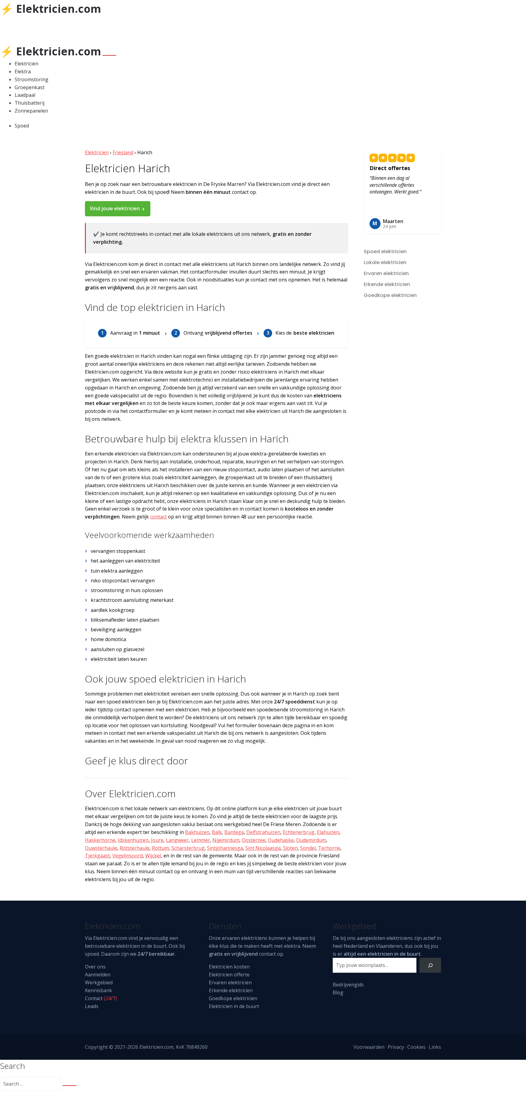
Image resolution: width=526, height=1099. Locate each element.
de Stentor (73, 26)
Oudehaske (281, 840)
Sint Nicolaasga (263, 848)
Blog (338, 992)
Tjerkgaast (97, 855)
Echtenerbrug (298, 832)
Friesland (123, 152)
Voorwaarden (368, 1047)
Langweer (177, 840)
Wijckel (153, 855)
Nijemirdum (225, 840)
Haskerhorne (100, 840)
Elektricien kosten (229, 966)
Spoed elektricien (385, 251)
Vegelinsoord (127, 855)
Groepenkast (29, 87)
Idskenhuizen (133, 840)
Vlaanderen (389, 946)
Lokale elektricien (385, 262)
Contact (94, 998)
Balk (217, 832)
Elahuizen (328, 832)
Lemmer (200, 840)
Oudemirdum (311, 840)
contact (158, 516)
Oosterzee (253, 840)
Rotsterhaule (134, 848)
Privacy (396, 1047)
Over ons (95, 966)
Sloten (290, 848)
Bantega (234, 832)
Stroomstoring (31, 79)
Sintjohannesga (225, 848)
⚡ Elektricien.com (50, 8)
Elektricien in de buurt (234, 1006)
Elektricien (26, 63)
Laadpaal (25, 95)
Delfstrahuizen (263, 832)
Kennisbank (98, 990)
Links (435, 1047)
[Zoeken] (430, 965)
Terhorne (329, 848)
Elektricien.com (110, 938)
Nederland (356, 946)
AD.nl (100, 26)
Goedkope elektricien (390, 295)
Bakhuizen (197, 832)
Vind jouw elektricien (115, 208)
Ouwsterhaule (101, 848)
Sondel (308, 848)
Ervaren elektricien (386, 273)
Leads (91, 1006)
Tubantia (46, 26)
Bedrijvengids (348, 984)
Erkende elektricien (387, 284)
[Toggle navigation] (109, 55)
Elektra (23, 71)
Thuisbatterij (29, 102)
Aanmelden (97, 974)
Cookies (416, 1047)
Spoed (22, 125)
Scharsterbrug (188, 848)
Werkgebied (99, 982)
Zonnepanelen (31, 110)
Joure (157, 840)
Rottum (160, 848)
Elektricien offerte (229, 974)
